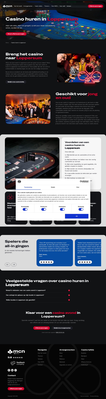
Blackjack (84, 356)
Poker (82, 359)
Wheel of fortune (86, 362)
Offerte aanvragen (95, 6)
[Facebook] (9, 370)
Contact (40, 365)
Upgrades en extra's (65, 365)
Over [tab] (77, 187)
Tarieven (69, 6)
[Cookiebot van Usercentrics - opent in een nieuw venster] (81, 181)
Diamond (62, 362)
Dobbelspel (84, 365)
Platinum (62, 359)
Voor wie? (62, 6)
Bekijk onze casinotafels (16, 82)
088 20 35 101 (60, 332)
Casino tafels (38, 6)
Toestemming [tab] (28, 187)
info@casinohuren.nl (14, 384)
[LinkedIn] (12, 370)
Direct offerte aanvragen (16, 34)
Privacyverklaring (94, 396)
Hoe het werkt (18, 6)
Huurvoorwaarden (84, 396)
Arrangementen (27, 6)
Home (7, 42)
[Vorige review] (7, 264)
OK (77, 216)
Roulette (83, 353)
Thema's (46, 6)
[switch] (43, 209)
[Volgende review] (13, 264)
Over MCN (54, 6)
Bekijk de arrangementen (62, 328)
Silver (61, 353)
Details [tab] (53, 187)
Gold (60, 356)
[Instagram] (15, 370)
